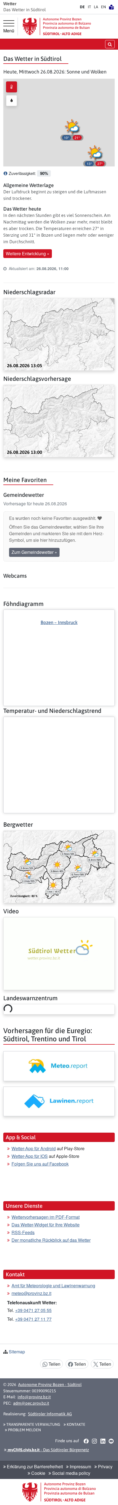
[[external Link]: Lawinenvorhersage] (59, 1101)
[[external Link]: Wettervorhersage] (59, 1066)
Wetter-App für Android (34, 1148)
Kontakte (75, 1424)
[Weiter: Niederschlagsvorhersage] (59, 420)
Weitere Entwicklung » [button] (27, 253)
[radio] (11, 86)
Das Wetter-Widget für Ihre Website (46, 1224)
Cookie (37, 1473)
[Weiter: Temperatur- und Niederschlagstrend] (59, 721)
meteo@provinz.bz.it (31, 1293)
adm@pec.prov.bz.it (31, 1403)
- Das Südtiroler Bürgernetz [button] (48, 1449)
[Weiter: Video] (59, 953)
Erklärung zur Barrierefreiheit (34, 1466)
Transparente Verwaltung (32, 1424)
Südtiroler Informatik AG (50, 1414)
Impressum (80, 1466)
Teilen (53, 1364)
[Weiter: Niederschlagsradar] (59, 334)
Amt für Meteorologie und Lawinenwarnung (53, 1285)
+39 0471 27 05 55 (33, 1310)
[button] (94, 155)
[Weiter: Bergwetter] (59, 866)
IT (89, 7)
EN (103, 7)
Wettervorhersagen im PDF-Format (46, 1217)
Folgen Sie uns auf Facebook (40, 1164)
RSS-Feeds (23, 1232)
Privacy (105, 1466)
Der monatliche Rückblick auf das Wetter (51, 1240)
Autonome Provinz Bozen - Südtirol (50, 1384)
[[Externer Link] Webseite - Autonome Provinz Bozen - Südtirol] (56, 26)
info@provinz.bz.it (34, 1397)
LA (96, 7)
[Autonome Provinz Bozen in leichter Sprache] (111, 7)
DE (82, 7)
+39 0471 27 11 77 (33, 1319)
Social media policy (70, 1473)
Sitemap (17, 1351)
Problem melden (24, 1430)
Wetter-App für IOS (30, 1156)
